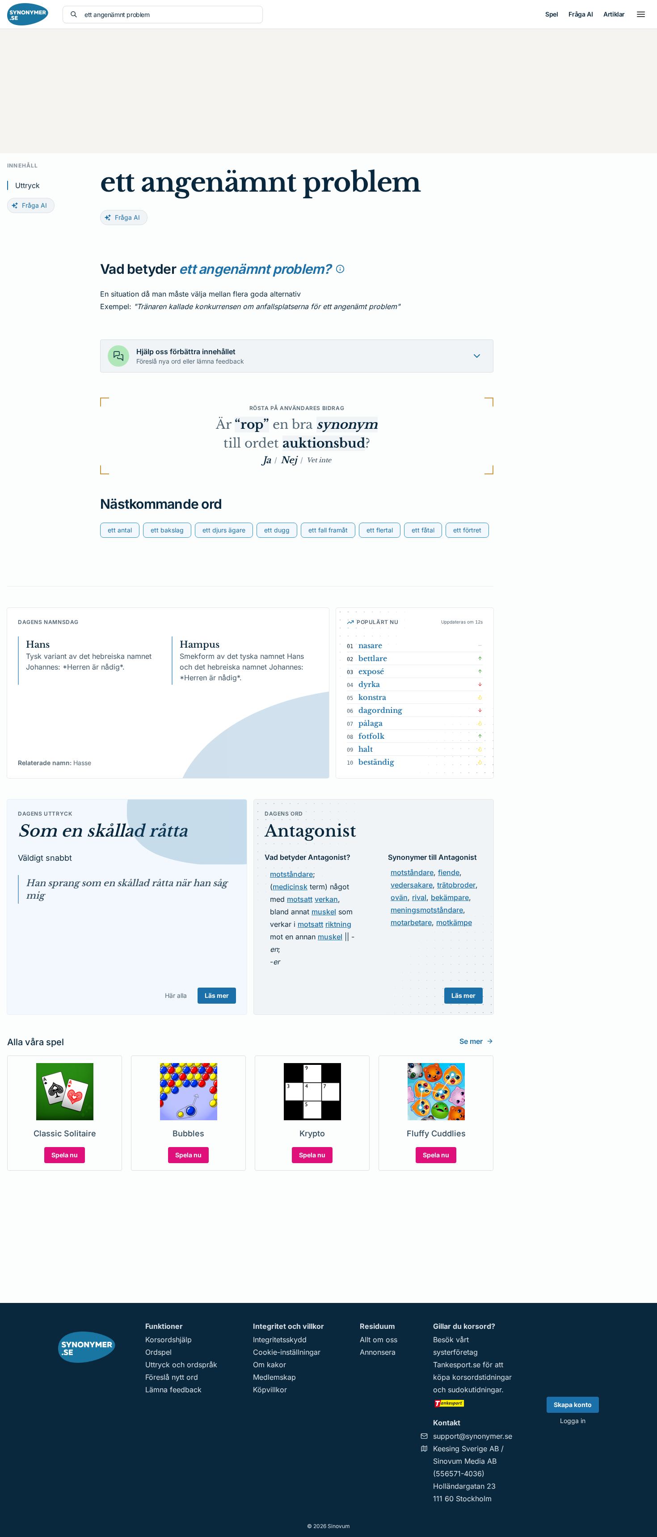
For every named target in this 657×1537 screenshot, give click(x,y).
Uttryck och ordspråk (181, 1364)
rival (419, 897)
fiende (448, 872)
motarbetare (411, 922)
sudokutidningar (474, 1389)
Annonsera (378, 1352)
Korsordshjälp (168, 1339)
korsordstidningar (482, 1377)
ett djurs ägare (223, 530)
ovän (399, 897)
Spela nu (64, 1155)
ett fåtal (423, 530)
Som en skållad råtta (102, 831)
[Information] (340, 269)
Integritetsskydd (280, 1339)
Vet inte (319, 460)
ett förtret (467, 530)
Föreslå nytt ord (171, 1377)
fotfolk (371, 736)
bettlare (372, 658)
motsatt (299, 899)
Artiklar (614, 14)
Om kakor (269, 1364)
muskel (324, 911)
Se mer (471, 1041)
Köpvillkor (270, 1389)
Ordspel (158, 1352)
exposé (371, 671)
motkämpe (454, 922)
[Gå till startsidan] (27, 14)
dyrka (369, 684)
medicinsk (290, 886)
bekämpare (450, 897)
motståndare (291, 874)
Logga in (572, 1420)
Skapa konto (573, 1404)
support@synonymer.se (472, 1436)
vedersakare (412, 884)
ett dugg (277, 530)
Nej (289, 460)
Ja (267, 460)
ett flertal (379, 530)
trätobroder (456, 884)
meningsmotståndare (427, 909)
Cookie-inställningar (286, 1352)
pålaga (370, 723)
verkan (326, 899)
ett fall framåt (328, 530)
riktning (338, 924)
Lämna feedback (173, 1389)
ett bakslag (167, 530)
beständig (376, 762)
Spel (551, 14)
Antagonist (310, 831)
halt (365, 749)
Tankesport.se (456, 1364)
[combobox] (169, 14)
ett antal (120, 530)
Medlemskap (274, 1377)
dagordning (380, 710)
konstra (372, 697)
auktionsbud (323, 443)
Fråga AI (581, 14)
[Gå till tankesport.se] (472, 1403)
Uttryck (27, 185)
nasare (370, 645)
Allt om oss (378, 1339)
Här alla (176, 995)
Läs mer (217, 995)
